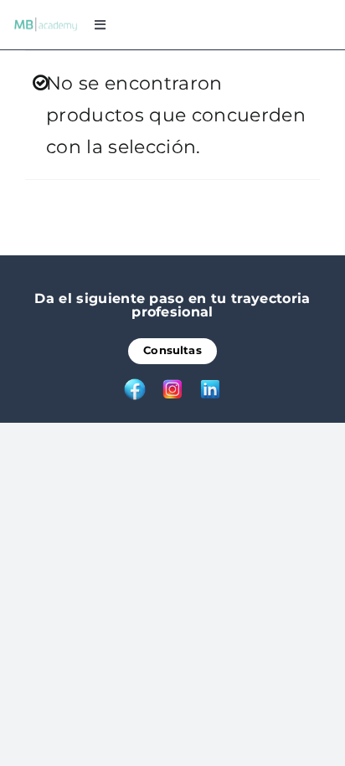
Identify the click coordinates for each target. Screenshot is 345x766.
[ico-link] (210, 385)
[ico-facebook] (134, 385)
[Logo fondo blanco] (45, 24)
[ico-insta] (172, 385)
